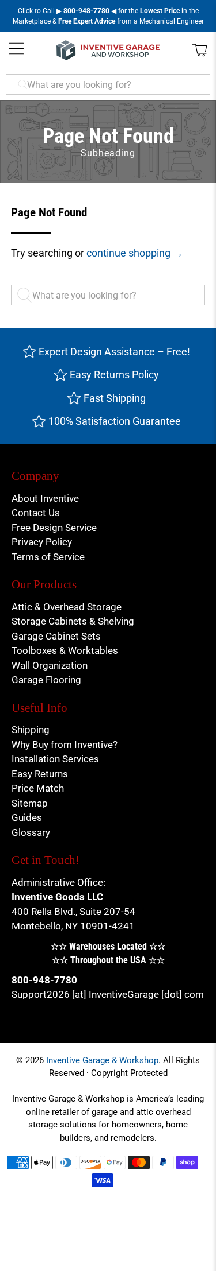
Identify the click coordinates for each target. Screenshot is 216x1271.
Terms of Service (48, 557)
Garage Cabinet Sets (56, 636)
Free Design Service (54, 527)
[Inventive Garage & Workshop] (108, 50)
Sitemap (30, 803)
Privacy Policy (42, 542)
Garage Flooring (46, 679)
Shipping (31, 729)
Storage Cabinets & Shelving (73, 621)
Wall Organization (50, 665)
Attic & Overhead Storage (67, 607)
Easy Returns (40, 774)
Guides (27, 817)
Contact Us (36, 512)
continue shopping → (134, 253)
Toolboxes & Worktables (65, 650)
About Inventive (45, 498)
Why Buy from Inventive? (65, 744)
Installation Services (55, 759)
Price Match (38, 788)
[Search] (27, 295)
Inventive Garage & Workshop (102, 1060)
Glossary (31, 832)
